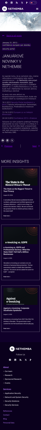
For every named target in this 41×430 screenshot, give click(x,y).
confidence (7, 45)
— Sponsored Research (12, 379)
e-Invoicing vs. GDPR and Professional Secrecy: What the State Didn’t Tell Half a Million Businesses (16, 250)
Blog (5, 419)
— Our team (7, 371)
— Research (7, 375)
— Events (6, 383)
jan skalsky (25, 45)
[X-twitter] (22, 3)
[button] (37, 9)
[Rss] (17, 3)
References (7, 411)
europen (16, 45)
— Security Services (11, 405)
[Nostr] (27, 3)
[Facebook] (6, 3)
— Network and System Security (15, 397)
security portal (9, 49)
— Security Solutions (11, 401)
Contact (6, 415)
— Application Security (12, 393)
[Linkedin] (11, 3)
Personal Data (8, 423)
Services (7, 389)
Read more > (6, 216)
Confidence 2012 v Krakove (25, 118)
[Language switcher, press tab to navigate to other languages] (33, 2)
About (6, 367)
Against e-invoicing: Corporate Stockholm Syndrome (16, 309)
